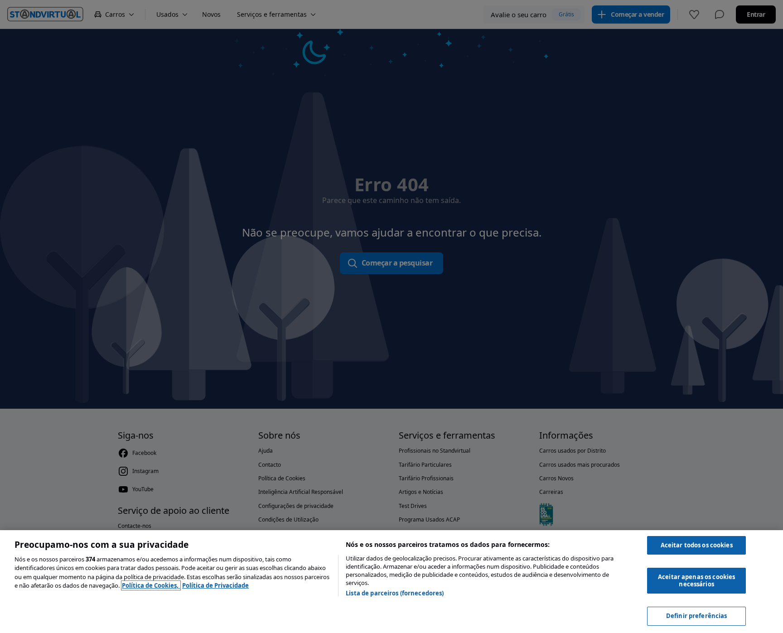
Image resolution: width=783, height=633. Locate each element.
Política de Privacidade (215, 585)
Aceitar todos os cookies (697, 545)
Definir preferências (696, 616)
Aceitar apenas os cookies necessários (696, 580)
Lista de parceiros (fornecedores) (395, 593)
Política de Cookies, (151, 585)
